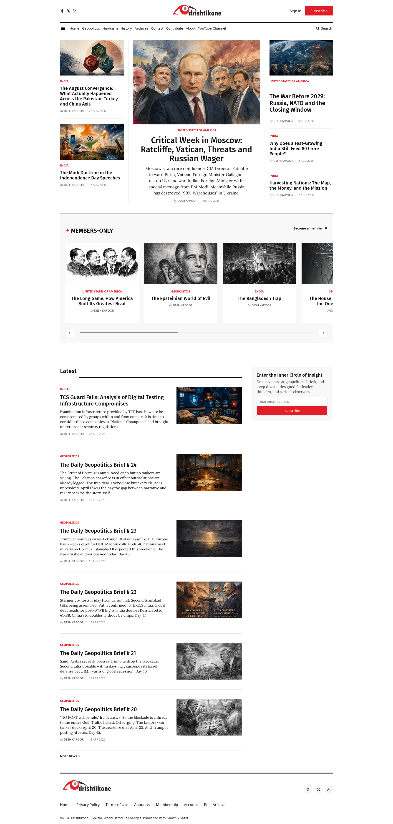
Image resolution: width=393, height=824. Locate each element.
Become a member (308, 228)
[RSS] (75, 11)
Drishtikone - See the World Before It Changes (106, 818)
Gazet (184, 818)
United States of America (196, 130)
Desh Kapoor (187, 201)
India (64, 81)
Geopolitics (180, 291)
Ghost (171, 818)
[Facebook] (62, 11)
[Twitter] (68, 11)
